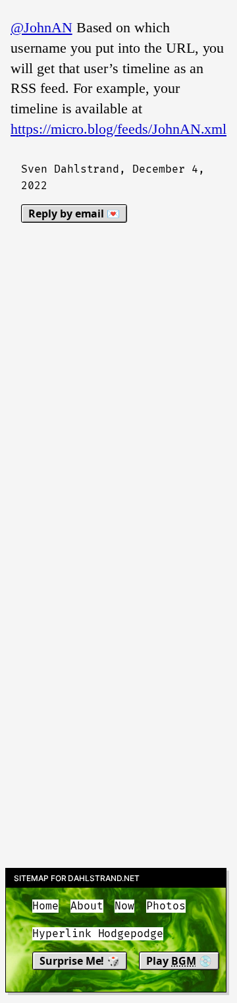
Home (45, 906)
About (86, 906)
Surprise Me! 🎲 (80, 961)
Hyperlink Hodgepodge (97, 933)
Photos (166, 906)
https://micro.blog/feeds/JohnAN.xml (118, 129)
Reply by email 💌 (74, 213)
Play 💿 (179, 961)
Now (124, 906)
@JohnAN (41, 27)
